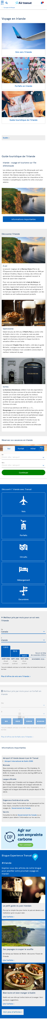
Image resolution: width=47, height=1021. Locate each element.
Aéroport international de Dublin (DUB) (19, 761)
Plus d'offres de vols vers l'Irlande (15, 676)
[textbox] (23, 457)
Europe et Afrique (9, 7)
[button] (9, 448)
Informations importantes (24, 219)
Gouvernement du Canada (21, 808)
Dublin (5, 137)
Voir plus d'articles (12, 1011)
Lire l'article (8, 916)
